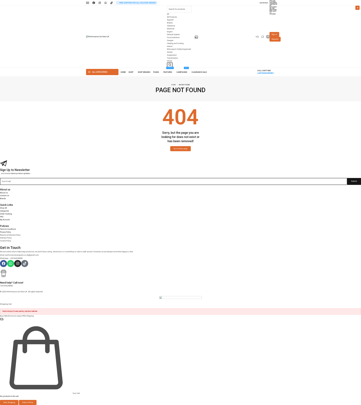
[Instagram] (99, 3)
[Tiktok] (24, 263)
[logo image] (97, 37)
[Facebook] (94, 3)
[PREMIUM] (168, 72)
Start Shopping (9, 402)
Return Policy (27, 402)
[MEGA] (182, 72)
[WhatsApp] (105, 3)
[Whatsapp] (10, 263)
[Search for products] (170, 65)
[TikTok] (111, 3)
